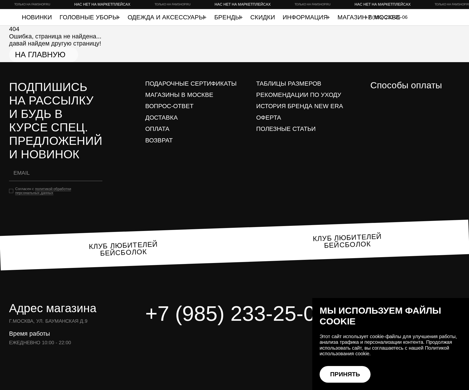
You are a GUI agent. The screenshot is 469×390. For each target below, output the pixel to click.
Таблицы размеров (288, 83)
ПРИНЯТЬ (345, 374)
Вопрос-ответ (169, 106)
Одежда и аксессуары (167, 17)
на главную (40, 54)
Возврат (159, 140)
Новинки (37, 17)
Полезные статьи (286, 129)
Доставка (161, 117)
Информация (306, 17)
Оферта (268, 117)
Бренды (228, 17)
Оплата (157, 129)
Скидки (262, 17)
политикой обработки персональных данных (43, 191)
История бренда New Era (299, 106)
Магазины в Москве (179, 95)
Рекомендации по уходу (298, 95)
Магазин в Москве (368, 17)
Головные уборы (90, 17)
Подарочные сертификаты (191, 83)
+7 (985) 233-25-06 (236, 313)
